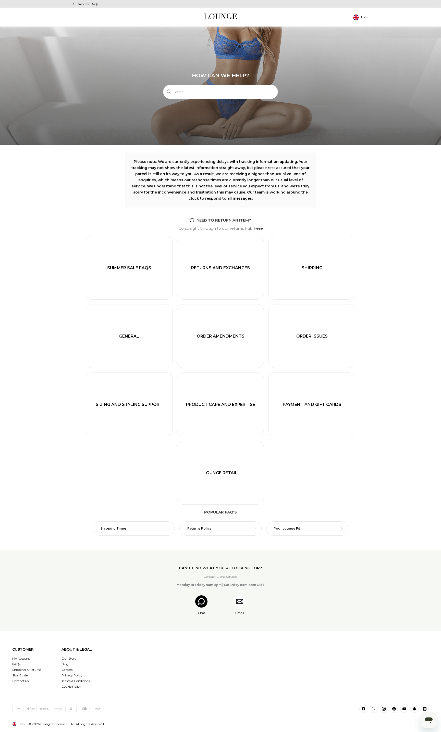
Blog (65, 664)
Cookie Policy (71, 686)
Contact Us (20, 681)
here (258, 228)
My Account (21, 658)
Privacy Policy (72, 675)
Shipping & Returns (26, 670)
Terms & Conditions (76, 681)
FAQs (16, 664)
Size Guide (20, 675)
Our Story (69, 658)
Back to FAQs (88, 4)
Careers (67, 670)
